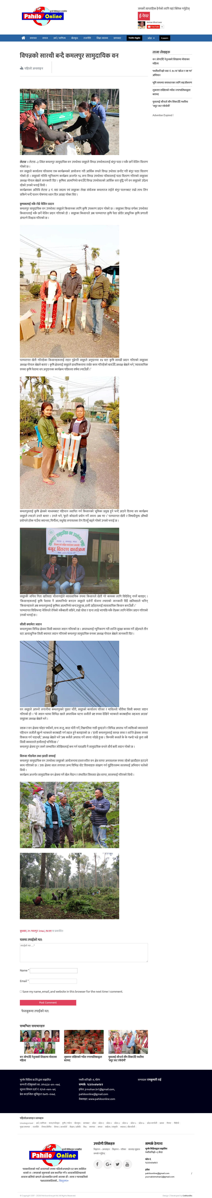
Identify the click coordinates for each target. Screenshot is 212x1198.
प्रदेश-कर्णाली (152, 1123)
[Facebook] (98, 1165)
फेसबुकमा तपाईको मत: (35, 1011)
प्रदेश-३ (117, 1123)
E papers (164, 38)
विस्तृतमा (63, 1181)
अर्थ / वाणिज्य (59, 38)
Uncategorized (26, 1123)
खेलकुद (74, 38)
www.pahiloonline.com (101, 1099)
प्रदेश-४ (125, 1123)
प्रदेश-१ (101, 1123)
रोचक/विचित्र (46, 1127)
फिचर (169, 1123)
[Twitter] (107, 1165)
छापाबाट (117, 38)
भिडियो (176, 1123)
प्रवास (162, 1123)
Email (24, 981)
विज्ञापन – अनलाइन (102, 1149)
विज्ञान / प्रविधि (75, 1127)
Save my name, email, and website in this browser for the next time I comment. (73, 991)
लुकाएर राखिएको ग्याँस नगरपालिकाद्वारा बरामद (83, 1059)
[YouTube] (127, 1165)
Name (24, 970)
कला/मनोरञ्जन (54, 1123)
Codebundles (187, 1195)
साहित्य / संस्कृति (111, 1127)
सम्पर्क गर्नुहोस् (99, 1154)
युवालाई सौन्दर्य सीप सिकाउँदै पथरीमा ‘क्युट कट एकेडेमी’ (126, 1059)
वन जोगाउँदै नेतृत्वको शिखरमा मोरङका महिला (38, 1059)
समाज (45, 38)
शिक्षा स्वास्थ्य (102, 38)
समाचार (33, 38)
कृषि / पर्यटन (67, 1123)
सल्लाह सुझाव (134, 1149)
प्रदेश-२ (109, 1123)
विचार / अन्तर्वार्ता (60, 1127)
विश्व (84, 1127)
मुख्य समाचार (25, 1127)
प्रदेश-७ (141, 1123)
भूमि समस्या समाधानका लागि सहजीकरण (172, 82)
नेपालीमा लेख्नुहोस (134, 38)
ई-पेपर (144, 16)
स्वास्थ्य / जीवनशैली (127, 1127)
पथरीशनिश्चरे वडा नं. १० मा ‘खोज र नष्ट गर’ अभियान (172, 73)
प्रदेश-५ (133, 1123)
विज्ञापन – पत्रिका (119, 1149)
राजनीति (87, 38)
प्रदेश (150, 38)
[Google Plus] (117, 1165)
